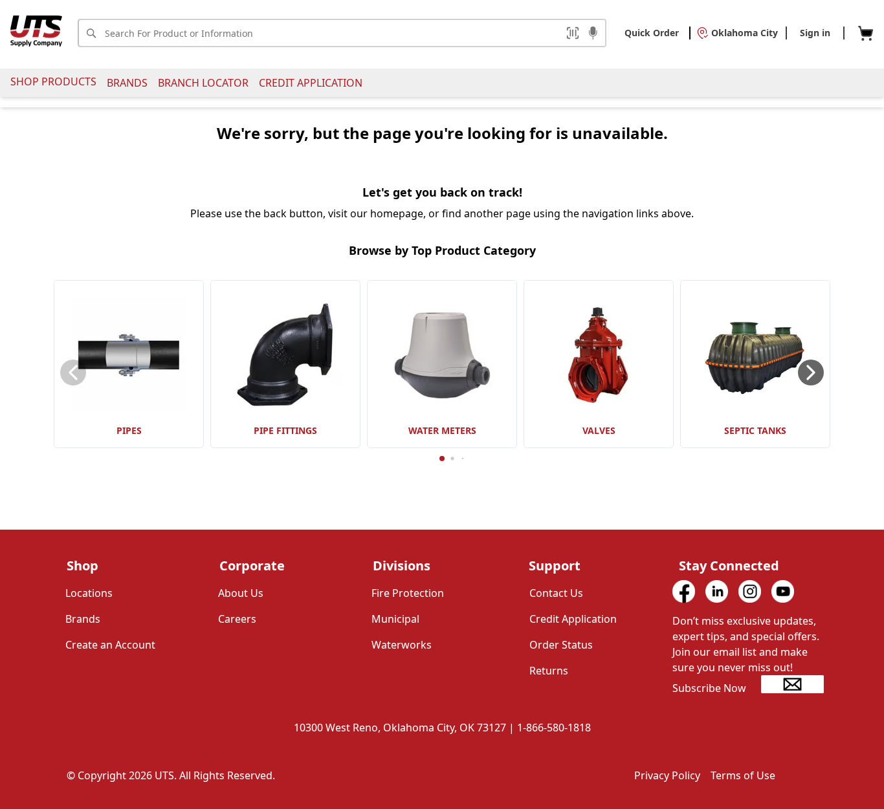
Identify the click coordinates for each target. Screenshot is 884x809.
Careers (237, 619)
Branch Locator (203, 83)
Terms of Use (743, 775)
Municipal (395, 619)
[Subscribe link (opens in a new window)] (792, 684)
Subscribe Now (709, 688)
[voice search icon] (593, 34)
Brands (127, 83)
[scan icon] (573, 33)
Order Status (561, 645)
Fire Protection (407, 593)
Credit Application (310, 83)
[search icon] (90, 33)
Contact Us (556, 593)
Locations (89, 593)
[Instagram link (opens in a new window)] (749, 591)
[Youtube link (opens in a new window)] (782, 591)
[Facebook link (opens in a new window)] (683, 591)
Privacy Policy (667, 775)
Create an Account (110, 645)
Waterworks (401, 645)
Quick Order (651, 33)
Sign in (815, 33)
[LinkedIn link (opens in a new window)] (716, 591)
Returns (548, 670)
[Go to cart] (865, 33)
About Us (240, 593)
